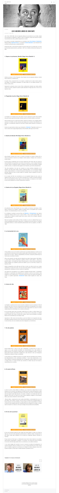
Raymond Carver (15, 42)
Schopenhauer (33, 213)
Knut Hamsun (33, 41)
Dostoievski (38, 41)
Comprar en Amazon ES (17, 74)
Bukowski (28, 127)
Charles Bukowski (29, 42)
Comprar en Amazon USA (29, 74)
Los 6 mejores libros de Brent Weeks (18, 470)
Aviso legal (6, 491)
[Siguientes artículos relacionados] (40, 461)
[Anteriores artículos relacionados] (38, 461)
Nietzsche (26, 213)
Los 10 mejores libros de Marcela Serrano (37, 470)
